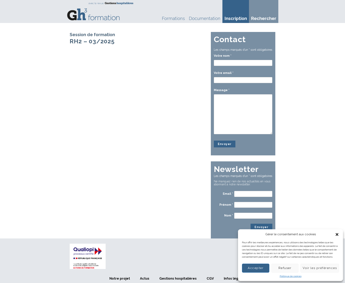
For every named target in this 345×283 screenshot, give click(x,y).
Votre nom (222, 56)
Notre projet (119, 278)
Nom (228, 215)
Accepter (255, 268)
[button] (337, 234)
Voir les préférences (320, 268)
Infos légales (234, 278)
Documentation (204, 18)
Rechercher (263, 18)
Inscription (235, 18)
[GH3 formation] (100, 11)
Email (228, 194)
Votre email (223, 73)
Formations (173, 18)
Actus (144, 278)
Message (221, 90)
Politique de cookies (290, 276)
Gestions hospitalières (178, 278)
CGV (210, 278)
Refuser (285, 268)
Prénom (226, 205)
